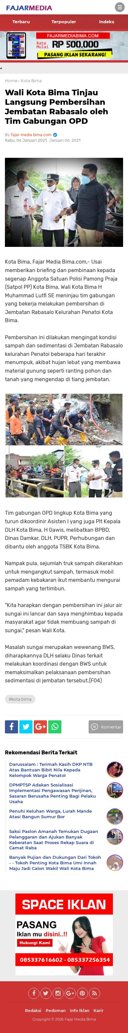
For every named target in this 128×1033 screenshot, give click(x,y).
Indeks (106, 21)
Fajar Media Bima (80, 1019)
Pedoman (56, 1010)
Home (11, 80)
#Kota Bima (20, 699)
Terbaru (21, 21)
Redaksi (33, 1010)
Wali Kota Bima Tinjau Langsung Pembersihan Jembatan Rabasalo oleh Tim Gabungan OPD (56, 106)
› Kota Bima (30, 80)
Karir (98, 1010)
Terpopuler (64, 21)
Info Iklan (79, 1010)
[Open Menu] (120, 7)
